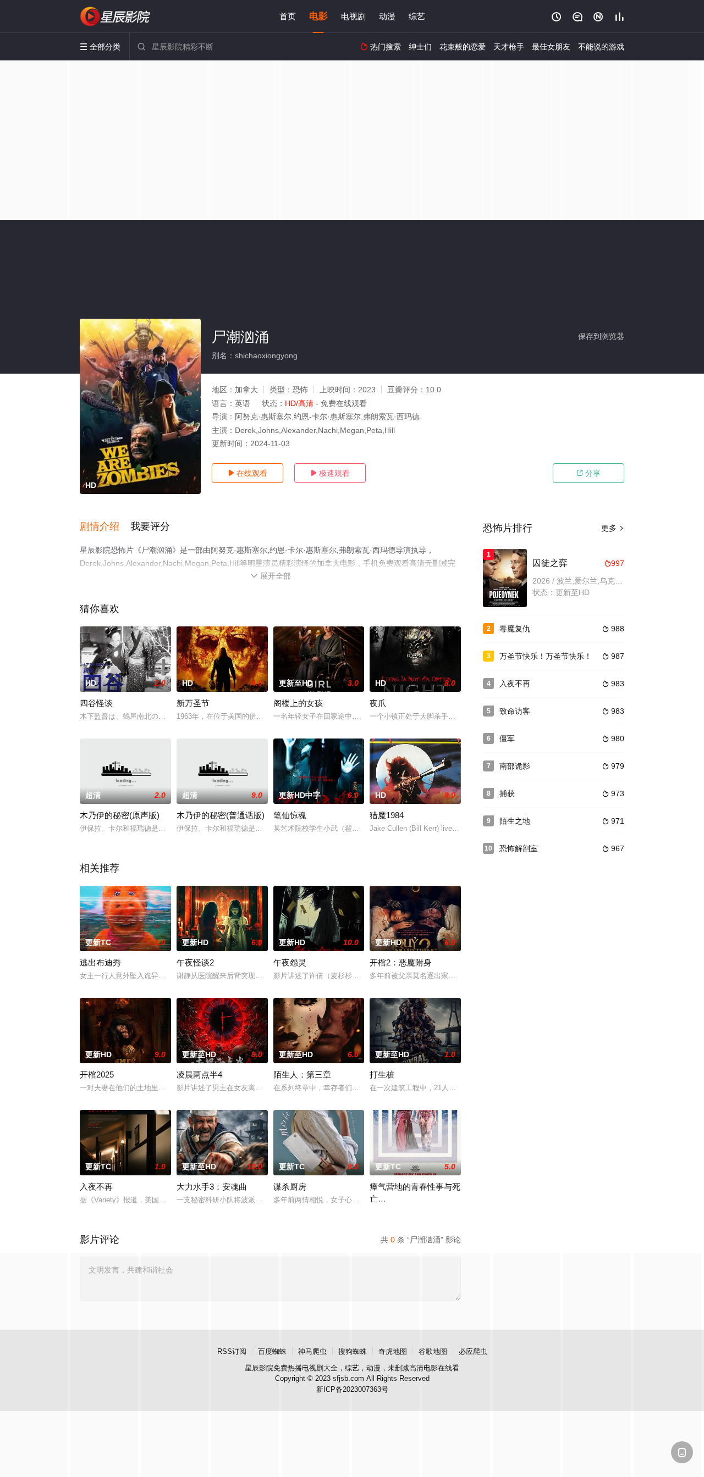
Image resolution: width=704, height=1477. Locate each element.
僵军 (507, 738)
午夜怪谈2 (195, 962)
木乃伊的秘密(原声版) (120, 815)
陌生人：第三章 (302, 1074)
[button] (105, 526)
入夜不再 (96, 1186)
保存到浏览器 (601, 336)
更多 (612, 528)
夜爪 (378, 703)
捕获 (507, 793)
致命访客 (514, 711)
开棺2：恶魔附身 (401, 962)
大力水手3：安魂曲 (212, 1186)
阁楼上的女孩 (298, 703)
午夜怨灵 (289, 962)
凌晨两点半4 (199, 1074)
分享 (588, 473)
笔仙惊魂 (289, 815)
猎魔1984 (387, 815)
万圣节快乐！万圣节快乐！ (545, 656)
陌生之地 (514, 821)
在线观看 (247, 473)
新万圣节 (193, 703)
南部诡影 (514, 766)
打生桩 (382, 1074)
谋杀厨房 (289, 1186)
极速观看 (330, 473)
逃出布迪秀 (100, 962)
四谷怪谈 (96, 703)
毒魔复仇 (514, 628)
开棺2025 (97, 1074)
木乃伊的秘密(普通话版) (221, 815)
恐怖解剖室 (518, 848)
